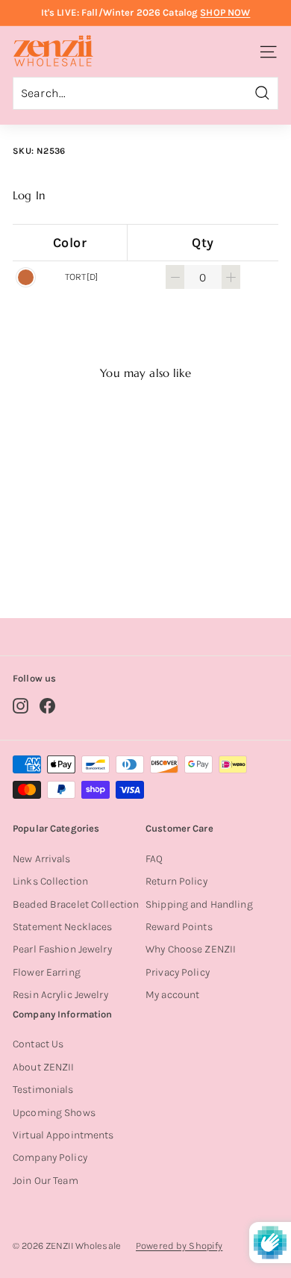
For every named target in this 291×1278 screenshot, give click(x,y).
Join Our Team (45, 1180)
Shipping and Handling (199, 904)
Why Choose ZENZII (191, 949)
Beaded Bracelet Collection (76, 904)
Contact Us (38, 1044)
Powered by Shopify (179, 1245)
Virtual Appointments (63, 1135)
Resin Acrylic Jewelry (60, 994)
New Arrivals (42, 858)
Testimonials (43, 1089)
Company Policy (50, 1157)
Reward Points (179, 926)
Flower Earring (47, 972)
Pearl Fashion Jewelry (62, 949)
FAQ (154, 858)
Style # (75, 547)
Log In (29, 195)
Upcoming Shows (54, 1112)
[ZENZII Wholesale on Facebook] (47, 706)
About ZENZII (44, 1067)
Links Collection (50, 881)
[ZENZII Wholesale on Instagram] (20, 706)
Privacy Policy (178, 972)
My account (172, 994)
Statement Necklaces (62, 926)
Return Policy (176, 881)
